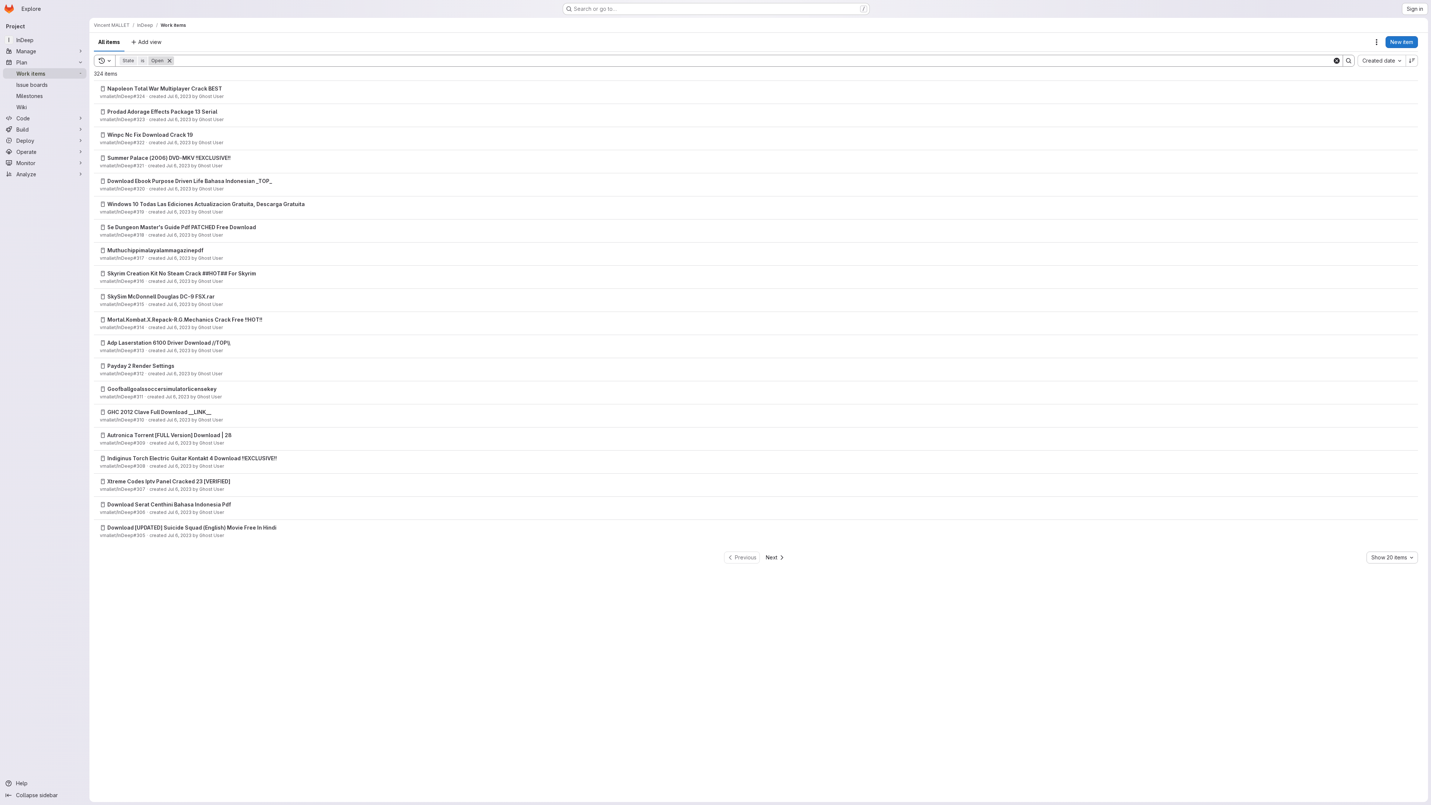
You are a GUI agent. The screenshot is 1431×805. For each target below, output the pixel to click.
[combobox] (1382, 61)
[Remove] (169, 60)
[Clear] (1336, 60)
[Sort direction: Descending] (1412, 61)
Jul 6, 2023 (179, 96)
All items (109, 42)
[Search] (1349, 61)
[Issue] (103, 89)
